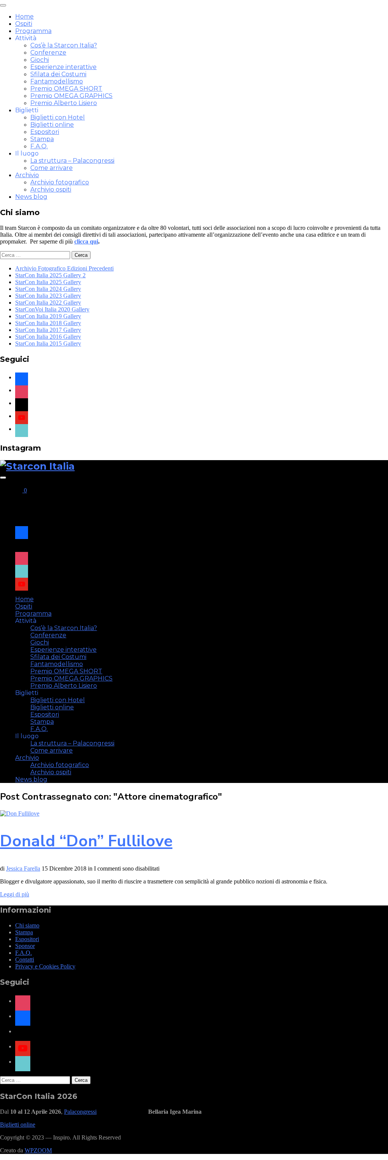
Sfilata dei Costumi (58, 74)
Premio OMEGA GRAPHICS (71, 95)
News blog (31, 196)
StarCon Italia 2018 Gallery (48, 323)
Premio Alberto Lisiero (63, 103)
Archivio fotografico (59, 182)
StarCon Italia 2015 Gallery (48, 343)
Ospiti (23, 23)
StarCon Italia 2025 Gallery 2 (50, 275)
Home (24, 16)
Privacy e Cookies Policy (45, 966)
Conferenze (48, 52)
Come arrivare (51, 167)
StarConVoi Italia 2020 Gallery (52, 309)
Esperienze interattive (63, 67)
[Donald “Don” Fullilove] (19, 813)
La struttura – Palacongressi (72, 160)
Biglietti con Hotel (57, 117)
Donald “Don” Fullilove (86, 841)
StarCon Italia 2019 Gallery (48, 316)
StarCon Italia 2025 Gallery (48, 282)
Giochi (39, 59)
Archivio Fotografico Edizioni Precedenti (64, 268)
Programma (33, 31)
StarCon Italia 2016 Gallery (48, 336)
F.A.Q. (39, 146)
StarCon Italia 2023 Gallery (48, 295)
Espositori (44, 131)
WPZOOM (38, 1150)
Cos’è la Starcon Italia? (63, 45)
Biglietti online (52, 124)
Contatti (24, 959)
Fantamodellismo (56, 81)
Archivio (27, 175)
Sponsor (25, 946)
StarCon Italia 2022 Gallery (48, 302)
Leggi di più (14, 894)
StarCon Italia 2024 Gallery (48, 289)
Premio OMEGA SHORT (66, 88)
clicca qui (86, 241)
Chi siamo (27, 925)
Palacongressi (80, 1111)
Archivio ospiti (50, 189)
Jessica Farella (23, 868)
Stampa (42, 139)
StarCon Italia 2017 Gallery (48, 330)
